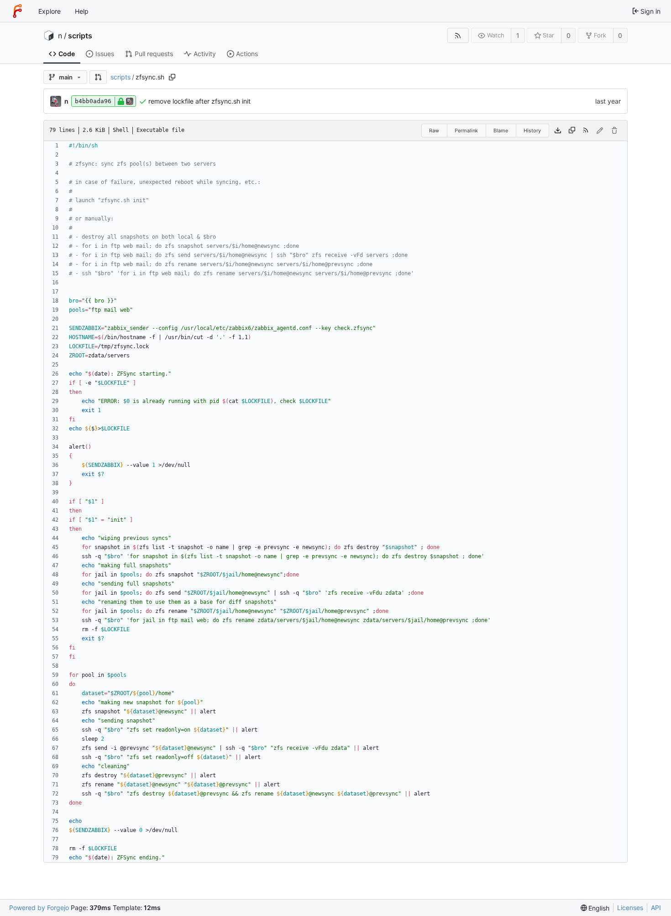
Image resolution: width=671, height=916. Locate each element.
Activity (205, 54)
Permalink (466, 130)
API (656, 907)
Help (82, 11)
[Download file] (557, 130)
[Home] (17, 11)
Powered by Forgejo (39, 907)
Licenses (630, 907)
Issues (104, 54)
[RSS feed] (458, 35)
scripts (80, 35)
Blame (500, 130)
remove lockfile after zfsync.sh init (199, 101)
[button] (98, 77)
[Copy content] (572, 130)
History (532, 130)
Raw (434, 130)
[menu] (595, 908)
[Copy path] (172, 77)
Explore (49, 11)
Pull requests (154, 54)
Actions (247, 54)
